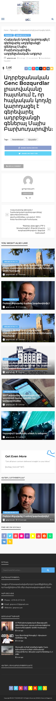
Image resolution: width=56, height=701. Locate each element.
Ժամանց (7, 429)
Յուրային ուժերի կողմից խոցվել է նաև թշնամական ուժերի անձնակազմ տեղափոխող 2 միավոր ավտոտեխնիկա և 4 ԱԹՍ (34, 650)
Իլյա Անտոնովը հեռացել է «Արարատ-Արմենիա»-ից (31, 636)
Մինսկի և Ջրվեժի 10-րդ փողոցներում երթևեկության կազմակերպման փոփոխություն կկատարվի (27, 333)
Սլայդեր (7, 61)
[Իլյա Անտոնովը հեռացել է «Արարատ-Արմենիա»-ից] (7, 638)
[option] (28, 503)
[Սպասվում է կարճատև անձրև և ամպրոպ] (28, 425)
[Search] (52, 19)
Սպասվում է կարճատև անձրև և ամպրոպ (25, 433)
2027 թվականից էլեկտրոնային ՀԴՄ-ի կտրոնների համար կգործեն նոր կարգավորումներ (22, 398)
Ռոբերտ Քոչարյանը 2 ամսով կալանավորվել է (26, 303)
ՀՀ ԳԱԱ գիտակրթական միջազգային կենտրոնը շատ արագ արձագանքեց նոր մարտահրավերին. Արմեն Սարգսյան (32, 625)
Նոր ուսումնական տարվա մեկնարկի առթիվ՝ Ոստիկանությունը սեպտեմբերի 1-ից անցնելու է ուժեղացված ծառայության (27, 365)
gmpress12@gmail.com (19, 604)
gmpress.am (11, 58)
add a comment (14, 166)
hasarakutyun (45, 58)
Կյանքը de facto (23, 35)
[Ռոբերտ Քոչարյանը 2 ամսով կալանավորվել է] (28, 295)
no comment (33, 58)
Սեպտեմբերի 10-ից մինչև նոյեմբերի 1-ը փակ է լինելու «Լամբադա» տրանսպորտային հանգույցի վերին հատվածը (28, 268)
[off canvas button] (2, 19)
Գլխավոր (9, 35)
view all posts (27, 193)
